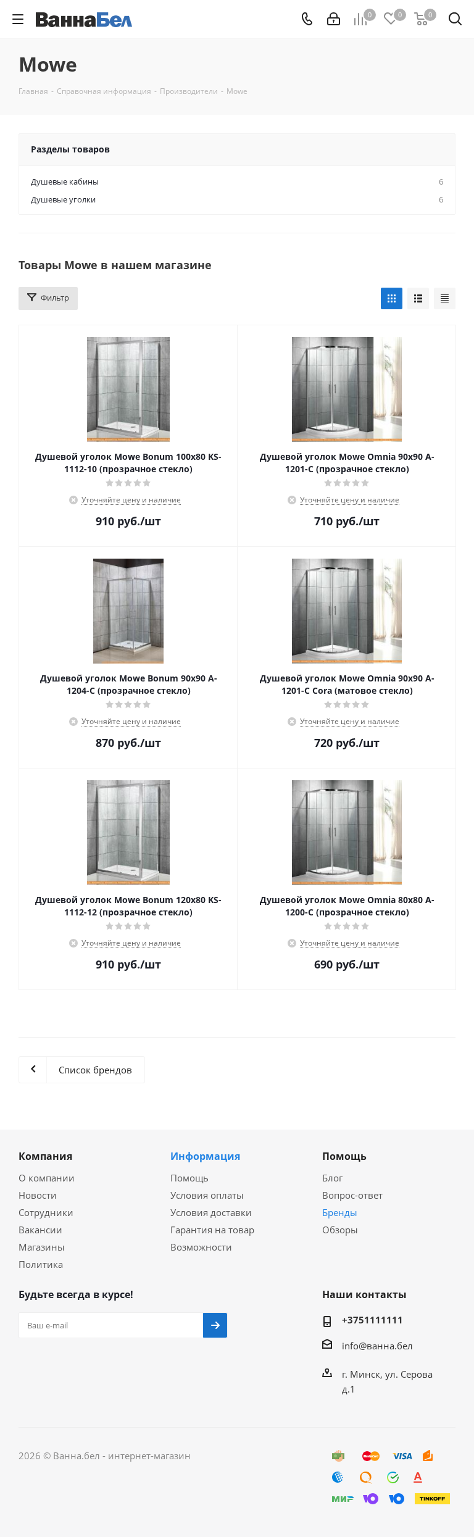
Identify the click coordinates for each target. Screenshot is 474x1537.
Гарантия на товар (212, 1229)
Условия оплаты (207, 1195)
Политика (41, 1264)
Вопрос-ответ (352, 1195)
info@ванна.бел (377, 1345)
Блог (332, 1178)
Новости (38, 1195)
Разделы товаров (70, 149)
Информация (205, 1156)
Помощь (189, 1178)
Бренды (339, 1212)
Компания (45, 1156)
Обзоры (340, 1229)
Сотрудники (46, 1212)
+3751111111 (372, 1320)
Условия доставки (211, 1212)
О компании (47, 1178)
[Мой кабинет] (333, 19)
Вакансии (40, 1229)
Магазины (42, 1247)
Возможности (201, 1247)
